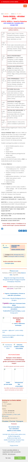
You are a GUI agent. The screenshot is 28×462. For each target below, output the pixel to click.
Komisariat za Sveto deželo (10, 1)
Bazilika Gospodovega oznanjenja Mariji (14, 440)
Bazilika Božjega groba (14, 436)
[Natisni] (2, 229)
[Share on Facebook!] (21, 231)
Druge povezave (14, 445)
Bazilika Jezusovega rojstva (14, 438)
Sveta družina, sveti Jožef (14, 441)
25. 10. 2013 (18, 14)
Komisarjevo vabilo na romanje (16, 256)
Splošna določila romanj (17, 249)
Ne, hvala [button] (8, 458)
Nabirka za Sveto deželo (14, 430)
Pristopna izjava (9, 263)
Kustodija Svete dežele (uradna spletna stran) (14, 434)
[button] (25, 1)
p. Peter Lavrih (16, 414)
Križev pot (12, 303)
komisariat (9, 414)
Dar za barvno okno (14, 427)
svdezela (6, 14)
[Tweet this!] (19, 231)
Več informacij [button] (11, 454)
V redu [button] (20, 458)
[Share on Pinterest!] (26, 231)
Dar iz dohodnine (14, 428)
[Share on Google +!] (24, 231)
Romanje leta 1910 (18, 254)
